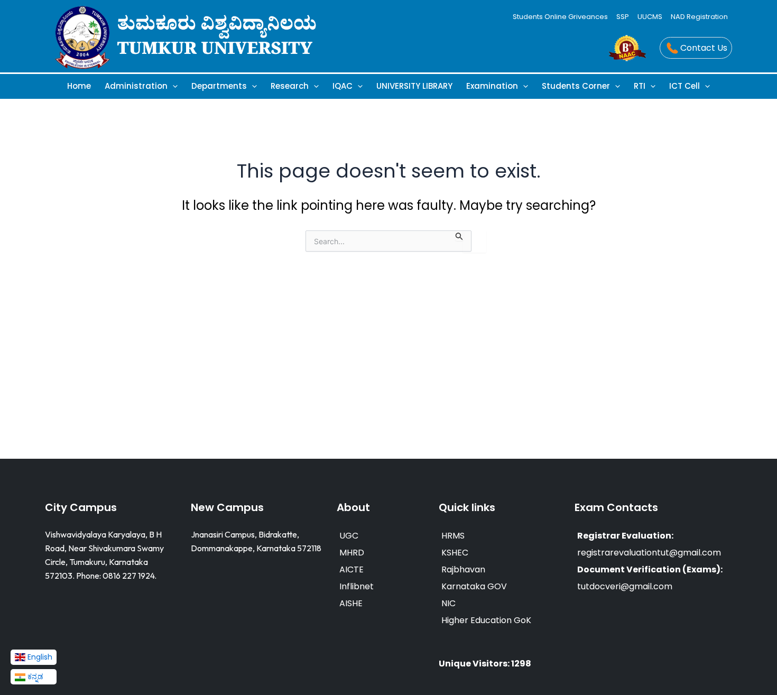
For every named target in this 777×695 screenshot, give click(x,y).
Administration (136, 85)
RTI (639, 85)
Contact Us (703, 48)
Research (290, 85)
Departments (219, 85)
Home (79, 85)
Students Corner (576, 85)
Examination (492, 85)
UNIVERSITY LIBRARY (414, 85)
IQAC (342, 85)
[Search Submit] (459, 235)
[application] (173, 85)
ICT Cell (684, 85)
